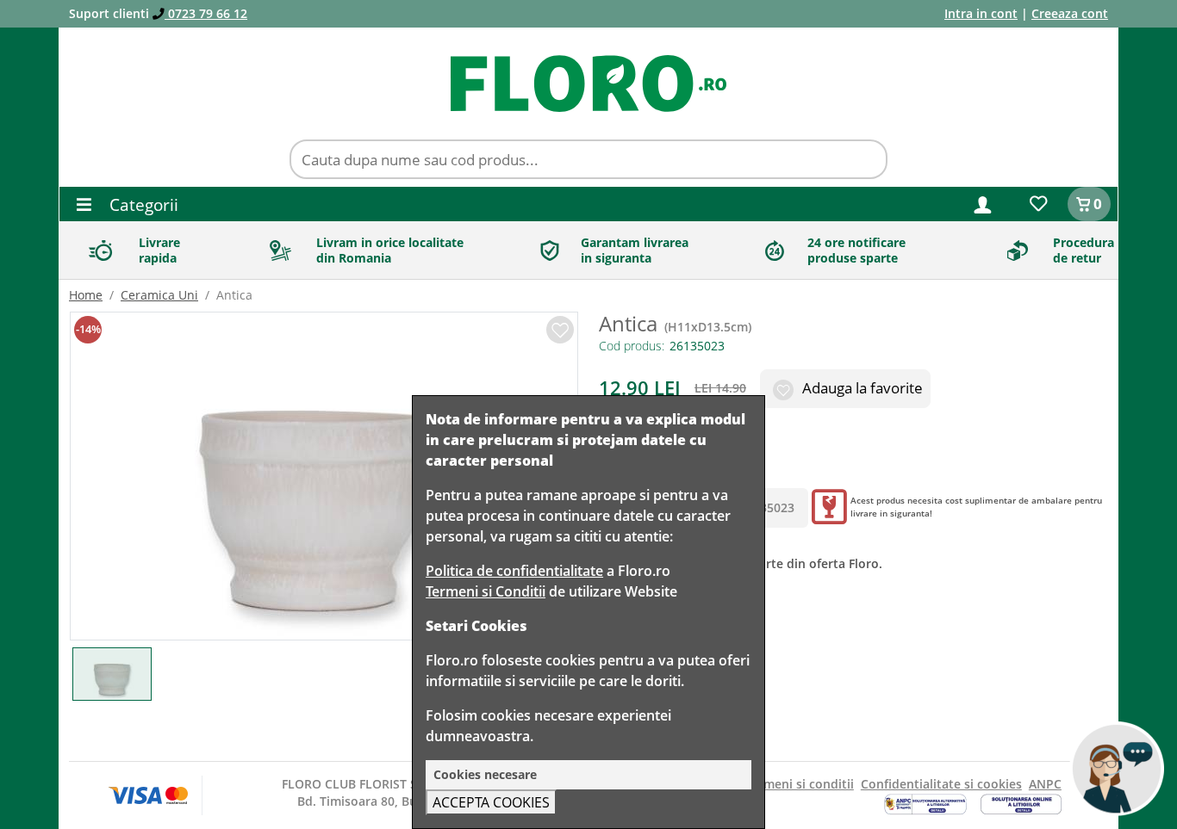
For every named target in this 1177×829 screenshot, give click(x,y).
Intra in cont (981, 13)
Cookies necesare (485, 774)
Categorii (141, 204)
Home (86, 295)
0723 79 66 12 (206, 13)
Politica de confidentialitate (514, 570)
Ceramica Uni (159, 295)
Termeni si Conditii (485, 591)
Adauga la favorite (861, 388)
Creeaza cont (1069, 13)
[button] (982, 204)
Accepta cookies (491, 802)
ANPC (1045, 784)
